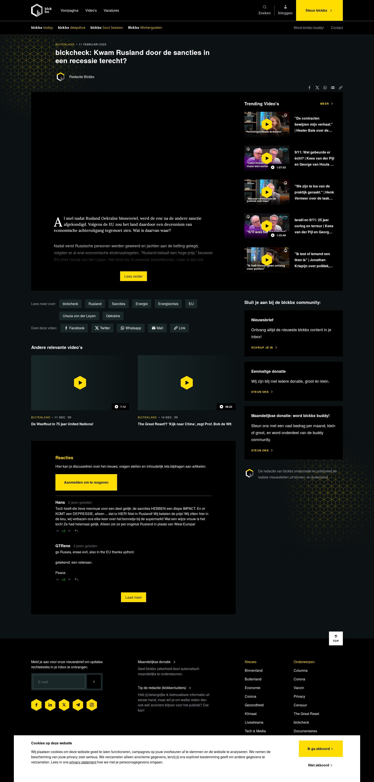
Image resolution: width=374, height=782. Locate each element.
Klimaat (250, 713)
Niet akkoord (318, 765)
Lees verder (133, 276)
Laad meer (133, 597)
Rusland (95, 303)
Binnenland (254, 670)
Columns (301, 670)
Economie (252, 687)
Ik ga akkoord (319, 748)
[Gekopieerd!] (341, 87)
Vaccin (299, 687)
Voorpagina (69, 10)
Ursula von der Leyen (79, 315)
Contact (337, 27)
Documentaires (305, 730)
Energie (142, 303)
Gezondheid (254, 704)
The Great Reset (306, 713)
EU (191, 303)
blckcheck (70, 303)
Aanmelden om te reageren (86, 482)
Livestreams (254, 722)
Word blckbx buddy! (309, 27)
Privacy (299, 696)
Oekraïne (113, 315)
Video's (91, 10)
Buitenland (253, 678)
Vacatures (111, 10)
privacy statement (82, 762)
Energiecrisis (168, 303)
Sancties (118, 303)
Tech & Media (255, 730)
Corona (250, 696)
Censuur (300, 704)
